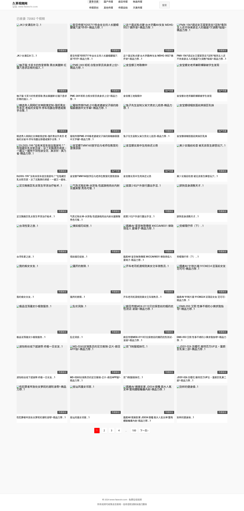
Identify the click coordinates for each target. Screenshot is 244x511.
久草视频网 (19, 3)
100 (134, 430)
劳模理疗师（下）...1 (188, 256)
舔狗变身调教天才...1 (188, 216)
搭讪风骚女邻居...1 (80, 417)
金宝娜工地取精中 (132, 96)
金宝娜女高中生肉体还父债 (137, 176)
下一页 (143, 430)
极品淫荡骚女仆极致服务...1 (31, 337)
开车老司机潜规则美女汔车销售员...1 (142, 297)
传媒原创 (93, 7)
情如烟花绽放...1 (78, 256)
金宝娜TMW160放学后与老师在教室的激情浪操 (94, 176)
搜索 (164, 5)
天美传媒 (137, 7)
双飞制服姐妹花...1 (133, 377)
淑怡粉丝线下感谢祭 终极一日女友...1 (36, 377)
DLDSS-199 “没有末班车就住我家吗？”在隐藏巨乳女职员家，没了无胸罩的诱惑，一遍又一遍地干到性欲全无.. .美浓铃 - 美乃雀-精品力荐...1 (41, 179)
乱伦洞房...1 (76, 337)
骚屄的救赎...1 (77, 297)
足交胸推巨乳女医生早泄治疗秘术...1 (36, 216)
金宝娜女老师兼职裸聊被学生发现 (194, 96)
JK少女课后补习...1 (27, 55)
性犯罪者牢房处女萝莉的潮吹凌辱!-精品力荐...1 (41, 417)
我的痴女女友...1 (25, 297)
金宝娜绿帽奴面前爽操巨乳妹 (192, 136)
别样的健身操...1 (185, 417)
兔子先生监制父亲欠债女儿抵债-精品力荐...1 (146, 136)
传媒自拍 (123, 7)
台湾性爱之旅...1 (25, 256)
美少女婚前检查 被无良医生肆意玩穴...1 (197, 176)
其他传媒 (108, 7)
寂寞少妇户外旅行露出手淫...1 (139, 216)
